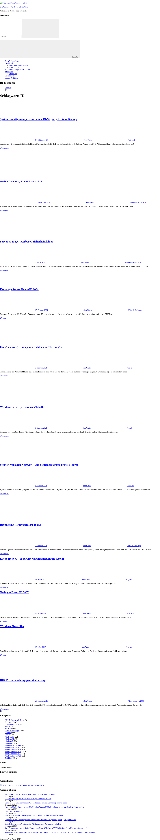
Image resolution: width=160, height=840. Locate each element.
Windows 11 (9, 739)
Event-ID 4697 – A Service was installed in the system (32, 558)
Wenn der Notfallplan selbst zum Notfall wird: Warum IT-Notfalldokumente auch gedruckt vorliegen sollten (44, 807)
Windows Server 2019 (138, 202)
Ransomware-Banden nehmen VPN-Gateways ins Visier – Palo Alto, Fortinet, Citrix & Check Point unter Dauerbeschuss (50, 832)
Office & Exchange (135, 310)
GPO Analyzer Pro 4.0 (13, 811)
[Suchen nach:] (11, 36)
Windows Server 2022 (13, 754)
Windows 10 (9, 737)
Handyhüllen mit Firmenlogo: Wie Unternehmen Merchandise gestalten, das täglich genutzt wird (40, 820)
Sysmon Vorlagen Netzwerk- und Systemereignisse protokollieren (39, 464)
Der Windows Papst (12, 61)
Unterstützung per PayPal (18, 65)
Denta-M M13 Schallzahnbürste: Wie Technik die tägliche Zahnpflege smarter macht (36, 803)
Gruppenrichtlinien (12, 724)
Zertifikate (8, 758)
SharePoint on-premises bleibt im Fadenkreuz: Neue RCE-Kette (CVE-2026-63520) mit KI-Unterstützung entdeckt (47, 828)
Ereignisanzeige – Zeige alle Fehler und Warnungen (31, 346)
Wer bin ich (9, 63)
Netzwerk (131, 140)
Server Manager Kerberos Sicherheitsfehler (26, 241)
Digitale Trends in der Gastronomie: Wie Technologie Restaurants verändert (33, 824)
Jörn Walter (88, 140)
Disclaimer (13, 74)
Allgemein (129, 580)
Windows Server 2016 (136, 701)
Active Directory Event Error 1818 (21, 181)
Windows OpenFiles (12, 626)
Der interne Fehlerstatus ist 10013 (20, 524)
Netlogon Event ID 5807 (14, 592)
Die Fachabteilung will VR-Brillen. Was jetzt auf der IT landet (28, 799)
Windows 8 (9, 743)
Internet (7, 726)
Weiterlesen (4, 148)
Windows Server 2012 (13, 747)
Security (130, 428)
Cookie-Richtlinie (11, 78)
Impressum (9, 72)
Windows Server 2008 (13, 745)
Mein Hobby (14, 67)
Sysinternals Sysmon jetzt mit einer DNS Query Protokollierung (38, 119)
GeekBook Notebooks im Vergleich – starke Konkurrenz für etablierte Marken (34, 815)
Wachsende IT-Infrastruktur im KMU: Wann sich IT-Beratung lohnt (30, 794)
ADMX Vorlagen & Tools (14, 720)
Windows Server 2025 (13, 756)
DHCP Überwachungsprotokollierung (22, 680)
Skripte (129, 368)
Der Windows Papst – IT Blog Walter (14, 7)
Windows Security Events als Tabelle (22, 407)
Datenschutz (9, 76)
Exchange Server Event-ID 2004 (19, 289)
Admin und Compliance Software (17, 69)
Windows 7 (9, 741)
